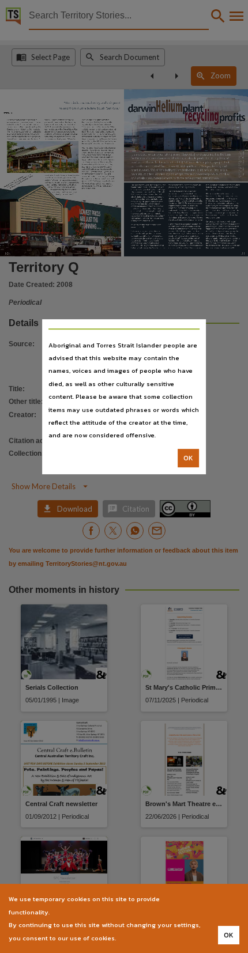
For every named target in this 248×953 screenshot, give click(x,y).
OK (188, 458)
